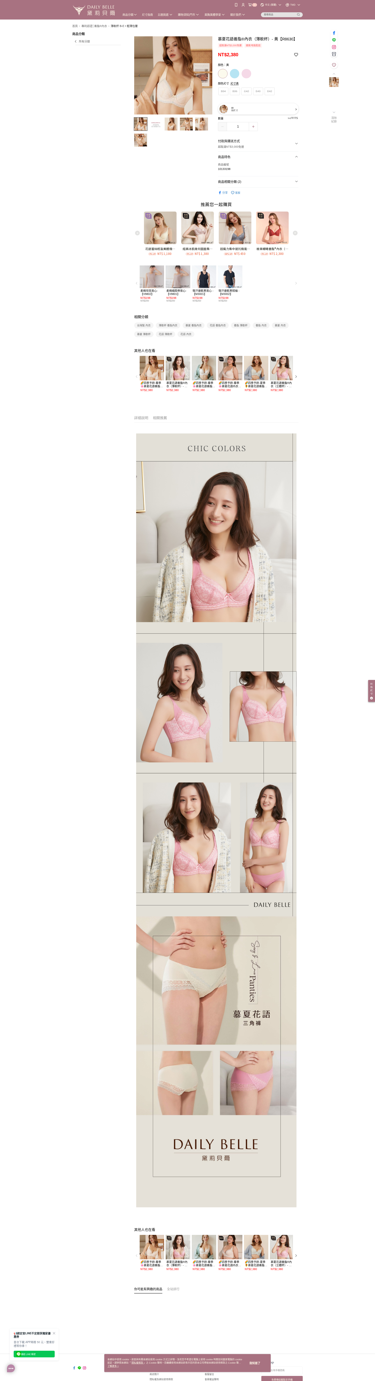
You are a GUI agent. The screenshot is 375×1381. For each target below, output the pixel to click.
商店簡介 (154, 1374)
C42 (246, 91)
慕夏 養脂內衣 (194, 325)
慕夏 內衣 (280, 325)
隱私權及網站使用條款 (161, 1379)
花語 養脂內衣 (218, 325)
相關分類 (141, 317)
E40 (258, 91)
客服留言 (209, 1374)
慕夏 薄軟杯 (144, 334)
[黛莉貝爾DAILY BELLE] (94, 10)
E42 (269, 91)
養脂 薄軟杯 (240, 325)
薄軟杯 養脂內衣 (168, 325)
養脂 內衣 (261, 325)
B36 (234, 91)
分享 (225, 192)
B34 (223, 91)
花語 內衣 (185, 334)
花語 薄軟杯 (165, 334)
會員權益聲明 (212, 1379)
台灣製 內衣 (144, 325)
